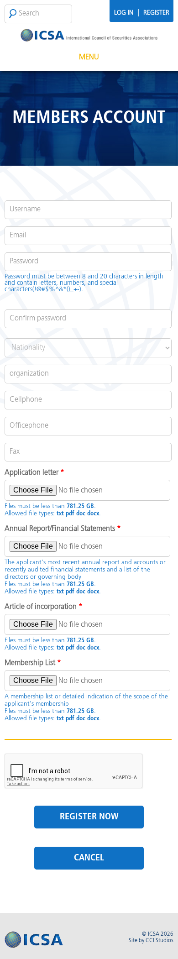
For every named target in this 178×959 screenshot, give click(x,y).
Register (156, 13)
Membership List (33, 663)
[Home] (89, 33)
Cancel (89, 858)
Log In (123, 13)
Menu (89, 57)
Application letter (34, 473)
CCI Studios (159, 940)
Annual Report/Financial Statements (63, 529)
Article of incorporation (44, 607)
